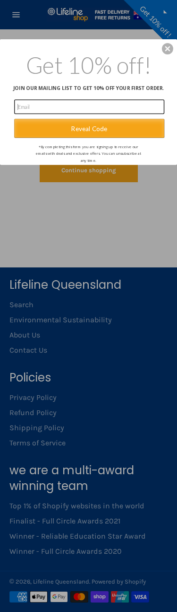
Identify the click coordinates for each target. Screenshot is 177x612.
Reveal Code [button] (89, 128)
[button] (167, 48)
